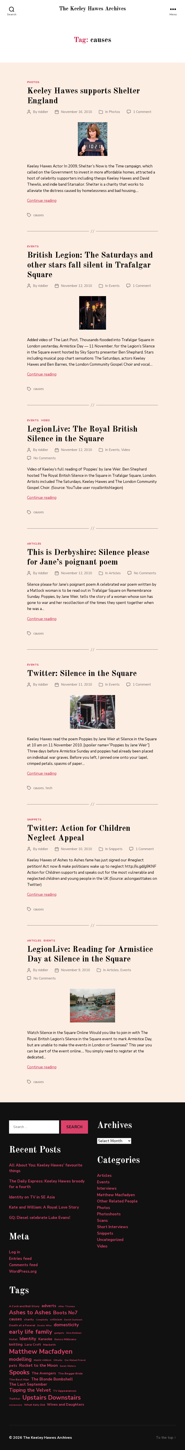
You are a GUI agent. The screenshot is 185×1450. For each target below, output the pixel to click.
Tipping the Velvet (30, 1390)
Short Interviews (112, 1226)
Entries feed (20, 1258)
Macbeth (49, 1344)
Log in (14, 1252)
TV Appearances (64, 1391)
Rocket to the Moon (38, 1365)
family (43, 1332)
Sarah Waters (68, 1366)
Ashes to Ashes (30, 1312)
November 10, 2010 (76, 849)
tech (48, 788)
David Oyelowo (73, 1319)
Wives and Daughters (65, 1404)
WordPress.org (23, 1271)
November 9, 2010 (75, 970)
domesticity (66, 1325)
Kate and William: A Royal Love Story (44, 1207)
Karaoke (45, 1339)
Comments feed (23, 1265)
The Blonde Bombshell (52, 1379)
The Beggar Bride (70, 1373)
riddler (43, 112)
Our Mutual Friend (75, 1360)
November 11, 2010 (76, 684)
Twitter (14, 1398)
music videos (42, 1360)
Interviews (107, 1188)
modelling (20, 1359)
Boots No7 (65, 1312)
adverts (49, 1305)
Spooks (19, 1372)
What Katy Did (34, 1405)
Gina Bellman (74, 1333)
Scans (102, 1220)
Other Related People (117, 1201)
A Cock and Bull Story (24, 1306)
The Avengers (44, 1373)
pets (13, 1365)
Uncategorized (110, 1239)
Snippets (34, 819)
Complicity (42, 1319)
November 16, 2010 (76, 112)
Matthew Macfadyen (41, 1351)
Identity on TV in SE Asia (32, 1197)
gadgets (59, 1333)
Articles (34, 543)
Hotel (13, 1339)
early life (21, 1332)
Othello (57, 1360)
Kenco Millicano (65, 1339)
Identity (27, 1339)
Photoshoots (109, 1214)
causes (38, 215)
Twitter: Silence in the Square (82, 674)
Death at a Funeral (22, 1325)
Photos (33, 82)
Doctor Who (44, 1325)
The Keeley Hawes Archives (92, 9)
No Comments (44, 458)
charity (29, 1319)
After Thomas (66, 1306)
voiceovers (15, 1405)
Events (33, 246)
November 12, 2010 (76, 286)
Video (45, 420)
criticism (56, 1319)
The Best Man (19, 1379)
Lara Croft (33, 1344)
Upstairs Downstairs (51, 1397)
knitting (16, 1344)
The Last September (28, 1384)
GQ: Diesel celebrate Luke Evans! (39, 1217)
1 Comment (142, 112)
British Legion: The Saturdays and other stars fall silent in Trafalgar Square (90, 265)
